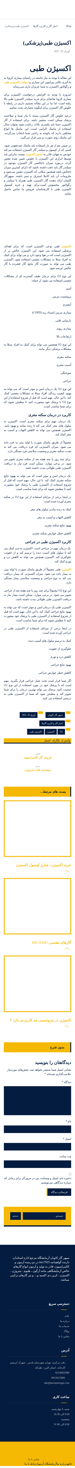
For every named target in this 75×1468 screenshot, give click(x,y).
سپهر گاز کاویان (55, 715)
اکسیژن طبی (35, 731)
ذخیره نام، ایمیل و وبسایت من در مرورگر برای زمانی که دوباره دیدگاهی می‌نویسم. (37, 1180)
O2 (61, 731)
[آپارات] (68, 1289)
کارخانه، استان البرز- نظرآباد (50, 1367)
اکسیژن (66, 246)
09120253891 (58, 1377)
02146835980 (62, 1372)
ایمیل (67, 1138)
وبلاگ (66, 871)
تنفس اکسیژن (33, 154)
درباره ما (64, 1321)
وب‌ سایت (65, 1156)
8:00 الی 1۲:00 (61, 1424)
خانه (67, 1316)
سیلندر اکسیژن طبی (16, 82)
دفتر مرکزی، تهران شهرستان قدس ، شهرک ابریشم (37, 1362)
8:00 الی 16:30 (61, 1414)
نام (68, 1121)
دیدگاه (66, 1082)
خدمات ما (64, 1326)
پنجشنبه (65, 1419)
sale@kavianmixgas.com (56, 1383)
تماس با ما (63, 1336)
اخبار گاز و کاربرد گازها (52, 723)
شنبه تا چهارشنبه (60, 1409)
